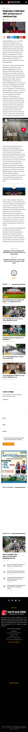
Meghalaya (6, 315)
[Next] (15, 384)
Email (4, 424)
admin (7, 19)
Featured (8, 8)
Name (4, 418)
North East (7, 372)
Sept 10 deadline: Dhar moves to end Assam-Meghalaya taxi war (10, 556)
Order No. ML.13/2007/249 (20, 727)
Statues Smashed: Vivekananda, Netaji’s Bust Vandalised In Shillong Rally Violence (16, 587)
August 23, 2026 (11, 303)
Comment (6, 399)
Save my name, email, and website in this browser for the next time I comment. (14, 438)
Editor (5, 303)
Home (4, 8)
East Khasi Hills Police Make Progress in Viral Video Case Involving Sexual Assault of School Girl (16, 579)
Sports (6, 334)
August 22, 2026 (11, 341)
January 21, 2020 (15, 19)
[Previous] (13, 384)
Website (5, 431)
